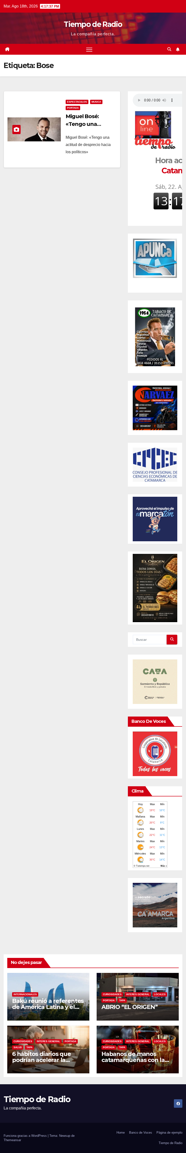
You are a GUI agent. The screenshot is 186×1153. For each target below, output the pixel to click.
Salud (18, 1047)
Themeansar (12, 1140)
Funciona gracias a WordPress (26, 1136)
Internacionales (25, 994)
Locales (160, 994)
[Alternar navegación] (89, 49)
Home (120, 1132)
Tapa (122, 1000)
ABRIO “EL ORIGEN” (129, 1006)
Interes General (137, 994)
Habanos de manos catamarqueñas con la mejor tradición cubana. (135, 1059)
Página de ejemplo (169, 1132)
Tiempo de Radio (93, 24)
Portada (73, 108)
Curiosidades (112, 994)
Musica (96, 101)
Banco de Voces (140, 1132)
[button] (169, 49)
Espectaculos (77, 101)
